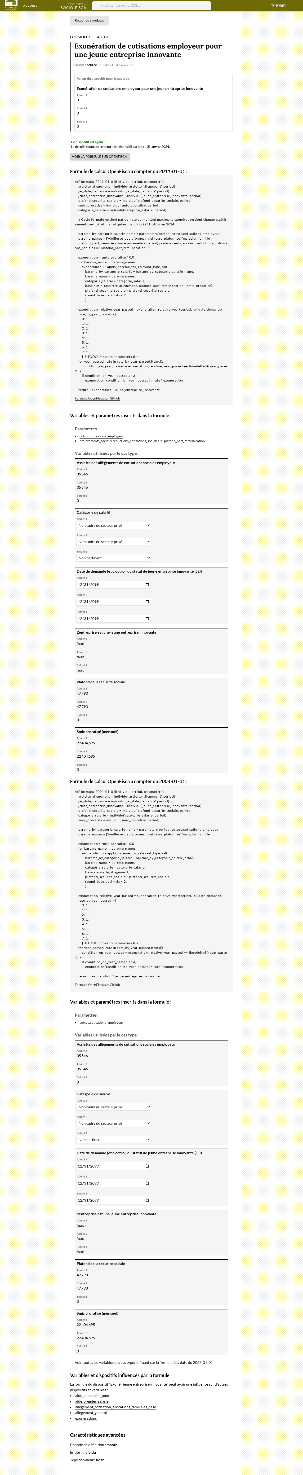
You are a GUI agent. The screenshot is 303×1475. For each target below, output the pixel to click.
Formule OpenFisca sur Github (97, 398)
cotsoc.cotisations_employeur (101, 436)
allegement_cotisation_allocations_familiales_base (115, 1407)
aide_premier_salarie (91, 1401)
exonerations (86, 1418)
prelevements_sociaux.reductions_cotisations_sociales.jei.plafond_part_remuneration (142, 441)
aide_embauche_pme (92, 1395)
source (92, 65)
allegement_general (91, 1412)
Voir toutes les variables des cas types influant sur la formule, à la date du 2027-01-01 (144, 1362)
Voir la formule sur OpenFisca (99, 156)
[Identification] (296, 5)
